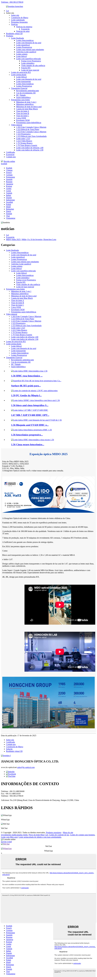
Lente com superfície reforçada (28, 59)
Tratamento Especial (19, 88)
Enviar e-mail (6, 842)
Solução (9, 749)
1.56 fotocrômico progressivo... (27, 434)
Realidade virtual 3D (14, 33)
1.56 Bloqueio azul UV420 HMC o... (30, 425)
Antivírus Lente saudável (26, 52)
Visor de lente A (22, 111)
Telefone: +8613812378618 (12, 2)
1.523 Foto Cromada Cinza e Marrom (31, 132)
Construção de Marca (19, 17)
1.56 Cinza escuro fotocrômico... (27, 444)
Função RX (26, 68)
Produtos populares (53, 832)
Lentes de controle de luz (59, 835)
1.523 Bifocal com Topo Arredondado (31, 136)
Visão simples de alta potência (33, 65)
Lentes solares (21, 54)
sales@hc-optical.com (26, 767)
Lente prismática (27, 63)
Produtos (9, 36)
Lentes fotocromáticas (25, 40)
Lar (7, 11)
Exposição (25, 29)
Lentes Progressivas (24, 47)
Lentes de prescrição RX (21, 72)
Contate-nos (11, 157)
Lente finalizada (17, 38)
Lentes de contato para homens (82, 835)
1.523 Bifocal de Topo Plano (27, 129)
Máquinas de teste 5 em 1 (26, 102)
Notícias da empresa (24, 27)
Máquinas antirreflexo (25, 104)
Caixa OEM (21, 118)
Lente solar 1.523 (23, 138)
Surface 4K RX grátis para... (26, 385)
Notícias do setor (23, 31)
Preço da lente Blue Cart (38, 835)
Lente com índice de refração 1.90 (29, 150)
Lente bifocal (21, 56)
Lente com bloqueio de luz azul (28, 43)
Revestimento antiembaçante (27, 91)
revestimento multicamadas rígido (14, 835)
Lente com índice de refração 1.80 (29, 148)
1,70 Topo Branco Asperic (26, 145)
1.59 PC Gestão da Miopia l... (26, 395)
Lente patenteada (18, 20)
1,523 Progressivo (23, 134)
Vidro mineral (16, 125)
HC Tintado (21, 95)
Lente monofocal (23, 45)
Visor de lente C (22, 116)
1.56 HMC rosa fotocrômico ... (27, 375)
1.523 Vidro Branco (24, 141)
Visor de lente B (22, 113)
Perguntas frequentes (19, 22)
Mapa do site (68, 832)
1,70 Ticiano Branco (24, 143)
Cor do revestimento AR (26, 93)
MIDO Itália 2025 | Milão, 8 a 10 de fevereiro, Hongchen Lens (31, 239)
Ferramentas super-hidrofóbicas (28, 122)
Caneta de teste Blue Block (27, 109)
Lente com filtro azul (9, 837)
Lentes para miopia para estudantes (30, 49)
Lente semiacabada (18, 75)
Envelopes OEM (23, 120)
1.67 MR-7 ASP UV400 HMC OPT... (30, 415)
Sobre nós (15, 15)
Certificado (10, 152)
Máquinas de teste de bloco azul (29, 106)
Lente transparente (23, 81)
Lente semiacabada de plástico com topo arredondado (40, 837)
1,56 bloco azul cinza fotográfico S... (29, 405)
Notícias (14, 24)
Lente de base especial (30, 70)
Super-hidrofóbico (23, 97)
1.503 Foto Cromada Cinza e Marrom (31, 127)
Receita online (9, 161)
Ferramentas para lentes (20, 100)
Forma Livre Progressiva (31, 61)
